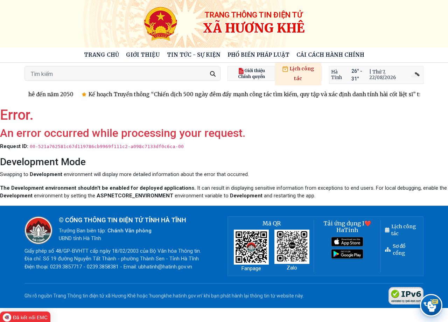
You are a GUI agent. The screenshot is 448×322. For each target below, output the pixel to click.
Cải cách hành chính (330, 54)
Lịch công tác (301, 73)
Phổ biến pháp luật (258, 54)
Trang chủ (101, 54)
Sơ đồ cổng (399, 249)
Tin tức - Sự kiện (193, 54)
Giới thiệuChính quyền (251, 73)
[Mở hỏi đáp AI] (431, 305)
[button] (142, 55)
